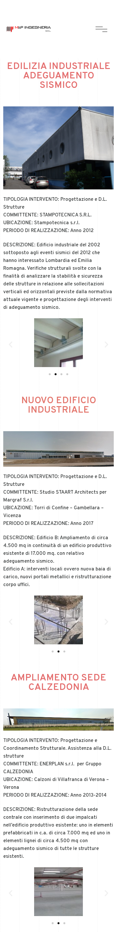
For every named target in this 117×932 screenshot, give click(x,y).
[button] (50, 374)
